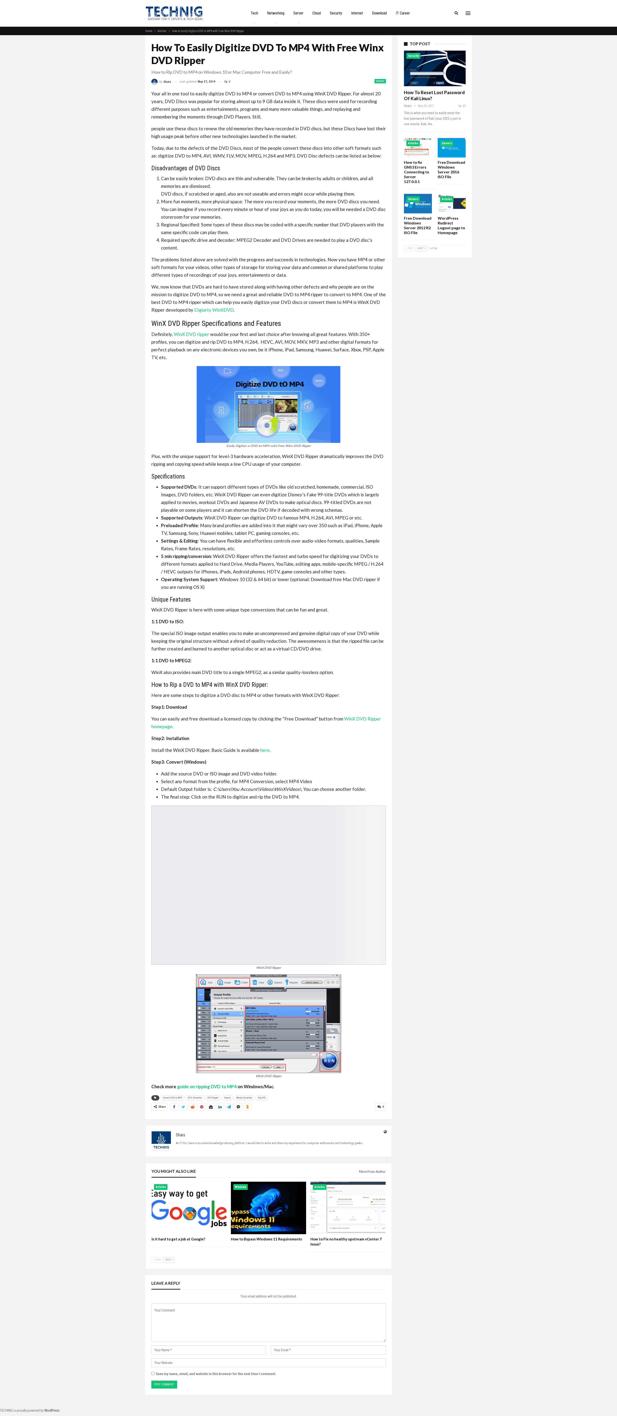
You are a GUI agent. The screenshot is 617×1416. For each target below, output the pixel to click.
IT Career (403, 13)
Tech (254, 13)
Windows (240, 1187)
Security (336, 13)
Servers (447, 143)
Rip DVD (262, 1097)
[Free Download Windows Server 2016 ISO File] (452, 147)
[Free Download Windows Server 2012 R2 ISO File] (418, 203)
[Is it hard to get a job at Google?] (189, 1208)
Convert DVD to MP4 (172, 1097)
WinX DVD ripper (191, 334)
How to (227, 1097)
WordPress (52, 1410)
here (265, 750)
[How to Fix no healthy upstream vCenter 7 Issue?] (348, 1208)
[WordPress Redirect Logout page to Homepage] (452, 203)
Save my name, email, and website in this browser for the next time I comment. (216, 1374)
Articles (380, 81)
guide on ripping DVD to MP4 (207, 1086)
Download (379, 13)
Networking (275, 13)
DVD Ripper (213, 1097)
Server (298, 13)
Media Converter (244, 1097)
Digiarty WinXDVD (214, 310)
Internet (357, 13)
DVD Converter (195, 1097)
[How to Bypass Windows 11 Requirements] (268, 1208)
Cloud (316, 13)
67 (464, 106)
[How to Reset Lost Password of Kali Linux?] (435, 68)
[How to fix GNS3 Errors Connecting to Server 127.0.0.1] (418, 147)
